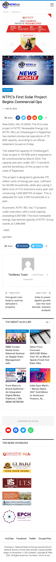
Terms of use (44, 555)
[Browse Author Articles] (28, 264)
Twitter (32, 538)
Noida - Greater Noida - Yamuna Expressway (18, 331)
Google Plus (45, 538)
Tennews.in (9, 547)
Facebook (21, 538)
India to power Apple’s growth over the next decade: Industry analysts (41, 304)
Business (7, 90)
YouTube (9, 538)
